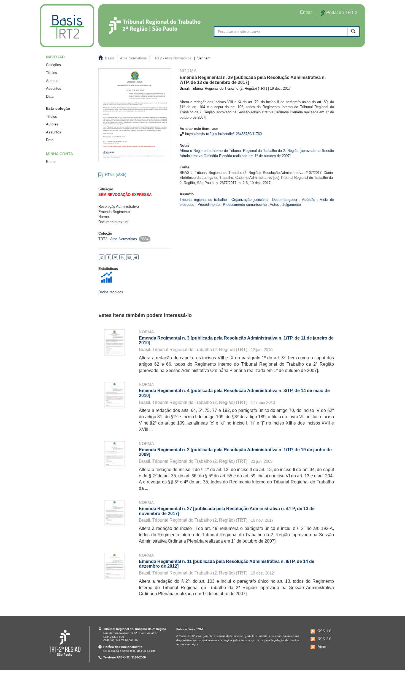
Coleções (53, 65)
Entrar (51, 162)
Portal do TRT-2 (341, 12)
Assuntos (53, 88)
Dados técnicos (110, 292)
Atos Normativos (133, 58)
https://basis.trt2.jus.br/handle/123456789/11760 (223, 134)
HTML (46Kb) (115, 175)
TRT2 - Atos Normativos (172, 58)
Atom (322, 647)
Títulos (51, 73)
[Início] (67, 26)
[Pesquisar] (353, 31)
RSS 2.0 (324, 639)
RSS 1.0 (324, 631)
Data (49, 96)
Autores (52, 81)
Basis (109, 58)
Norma (146, 332)
